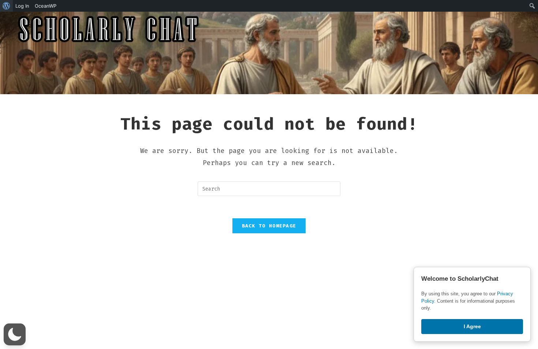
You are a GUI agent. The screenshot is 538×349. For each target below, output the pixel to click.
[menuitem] (6, 6)
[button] (15, 334)
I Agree (472, 326)
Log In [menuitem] (22, 6)
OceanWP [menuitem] (45, 6)
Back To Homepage (269, 226)
